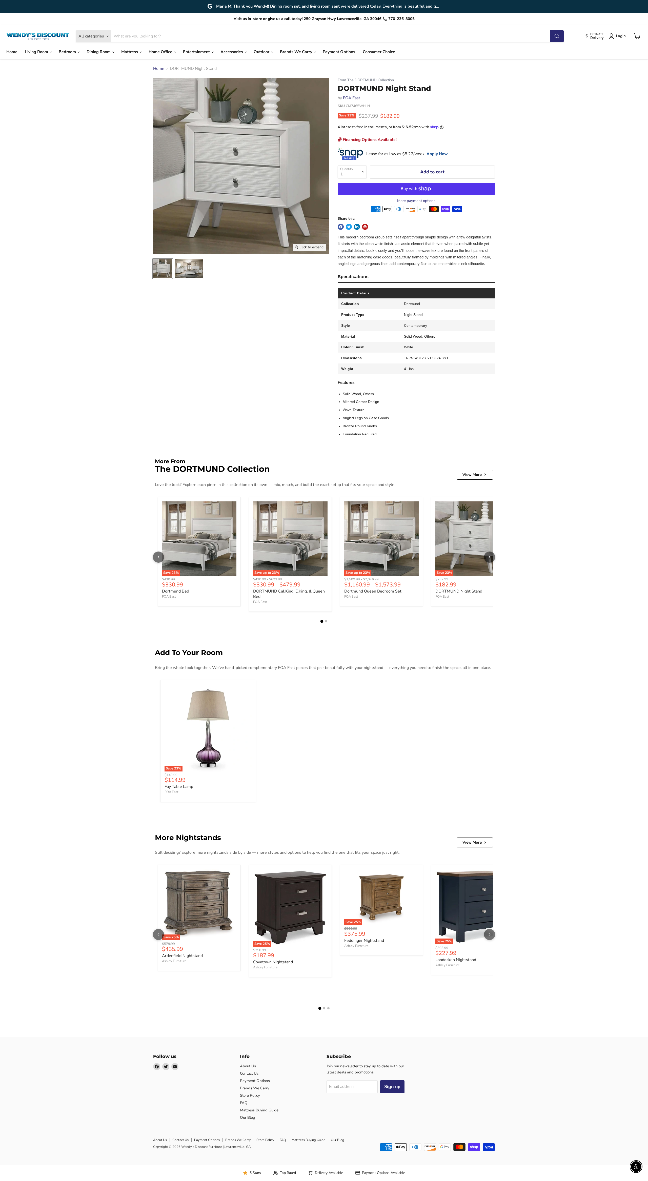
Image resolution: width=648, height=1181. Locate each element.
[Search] (557, 36)
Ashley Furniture (174, 961)
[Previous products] (158, 557)
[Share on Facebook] (341, 227)
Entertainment (197, 52)
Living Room (37, 52)
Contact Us (249, 1073)
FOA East (351, 98)
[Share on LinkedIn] (357, 227)
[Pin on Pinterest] (365, 227)
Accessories (232, 52)
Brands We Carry (296, 52)
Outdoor (262, 52)
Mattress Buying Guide (259, 1110)
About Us (248, 1066)
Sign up (392, 1087)
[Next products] (489, 557)
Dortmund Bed (175, 591)
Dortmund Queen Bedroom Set (372, 591)
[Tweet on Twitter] (349, 227)
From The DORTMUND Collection (366, 80)
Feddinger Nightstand (364, 940)
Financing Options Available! (369, 139)
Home (11, 52)
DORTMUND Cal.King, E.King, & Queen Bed (289, 593)
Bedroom (68, 52)
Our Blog (247, 1117)
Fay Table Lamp (179, 786)
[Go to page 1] (321, 621)
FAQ (244, 1102)
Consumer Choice (379, 52)
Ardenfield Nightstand (182, 956)
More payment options (416, 201)
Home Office (161, 52)
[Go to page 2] (326, 621)
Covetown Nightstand (273, 962)
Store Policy (250, 1095)
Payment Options (339, 52)
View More (472, 474)
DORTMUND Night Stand (458, 591)
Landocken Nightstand (455, 960)
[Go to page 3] (328, 1008)
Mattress (130, 52)
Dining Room (99, 52)
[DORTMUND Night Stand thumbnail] (163, 269)
